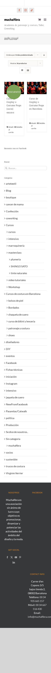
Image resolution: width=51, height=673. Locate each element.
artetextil (11, 183)
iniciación (11, 376)
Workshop (14, 287)
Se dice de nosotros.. (17, 431)
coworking (12, 218)
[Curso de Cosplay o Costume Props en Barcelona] (37, 88)
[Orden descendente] (44, 55)
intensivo (13, 238)
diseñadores (12, 342)
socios (9, 452)
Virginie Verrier (14, 473)
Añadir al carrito (11, 129)
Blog (8, 190)
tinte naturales (19, 273)
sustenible (11, 459)
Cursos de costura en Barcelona (23, 293)
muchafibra (14, 445)
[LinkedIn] (14, 562)
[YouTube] (16, 557)
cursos (12, 231)
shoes (11, 335)
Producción (12, 425)
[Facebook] (7, 557)
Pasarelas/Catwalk (16, 411)
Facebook (11, 362)
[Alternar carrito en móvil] (39, 19)
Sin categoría (13, 438)
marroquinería (16, 245)
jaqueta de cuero (15, 397)
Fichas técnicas (14, 369)
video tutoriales (17, 280)
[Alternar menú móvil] (45, 19)
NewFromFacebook (17, 404)
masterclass (15, 252)
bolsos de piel (15, 300)
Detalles (19, 127)
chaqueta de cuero (18, 314)
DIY (8, 349)
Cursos (10, 225)
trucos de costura (15, 466)
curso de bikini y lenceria (21, 321)
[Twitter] (11, 557)
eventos (10, 355)
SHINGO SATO (19, 266)
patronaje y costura (19, 328)
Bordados (13, 307)
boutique (11, 197)
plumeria (16, 259)
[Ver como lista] (28, 70)
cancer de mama (15, 204)
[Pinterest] (20, 557)
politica (10, 418)
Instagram (11, 383)
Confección (12, 211)
